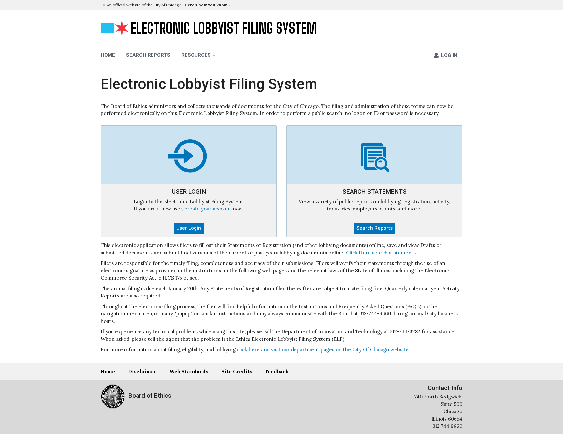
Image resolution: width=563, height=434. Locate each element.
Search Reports (148, 55)
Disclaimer (142, 372)
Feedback (277, 372)
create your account (207, 209)
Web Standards (188, 372)
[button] (282, 5)
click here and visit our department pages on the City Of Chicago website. (323, 349)
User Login (188, 228)
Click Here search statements (381, 253)
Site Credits (236, 372)
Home (108, 372)
